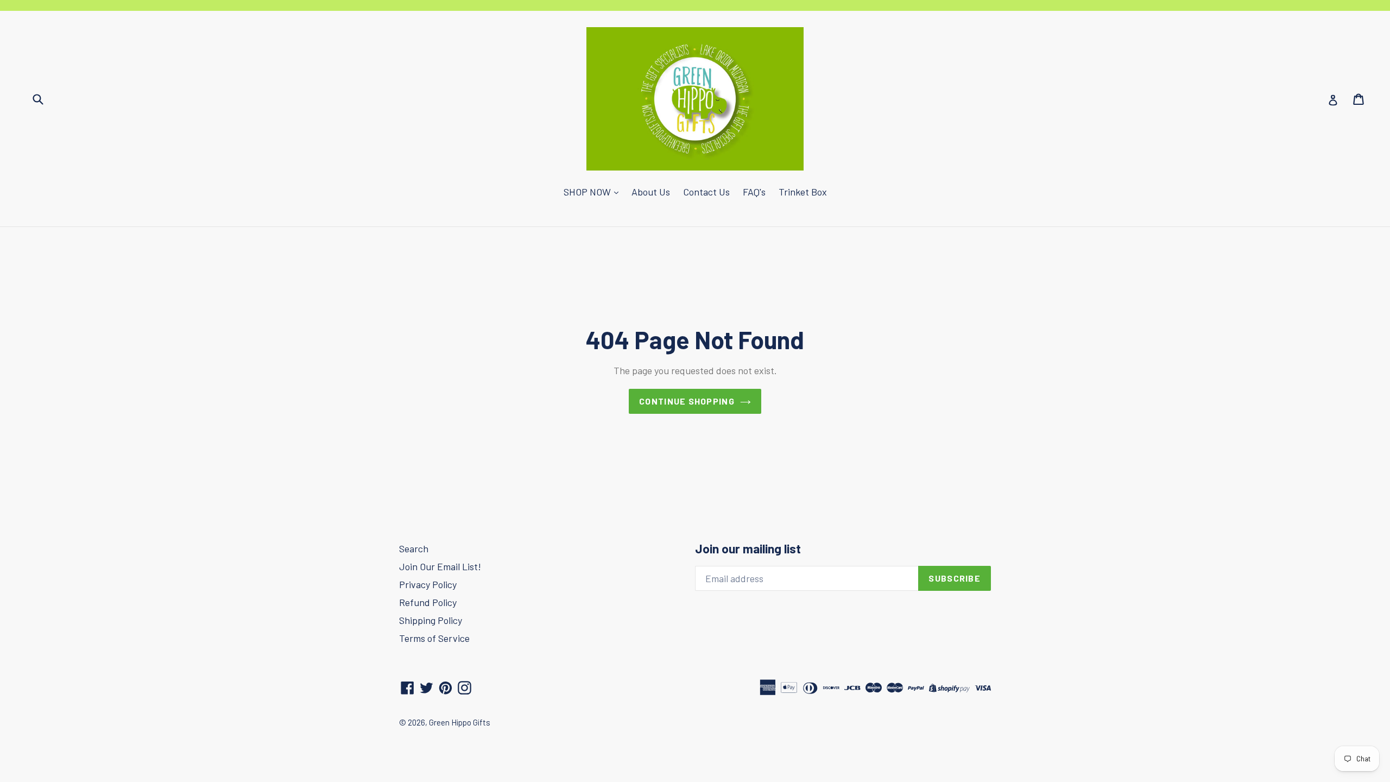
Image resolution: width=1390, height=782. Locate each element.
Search (413, 548)
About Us (650, 192)
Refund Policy (428, 602)
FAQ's (754, 192)
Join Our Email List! (440, 566)
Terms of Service (434, 638)
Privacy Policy (428, 584)
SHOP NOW (588, 192)
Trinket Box (803, 192)
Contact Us (706, 192)
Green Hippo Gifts (459, 722)
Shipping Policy (430, 620)
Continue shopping (687, 401)
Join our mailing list (748, 548)
